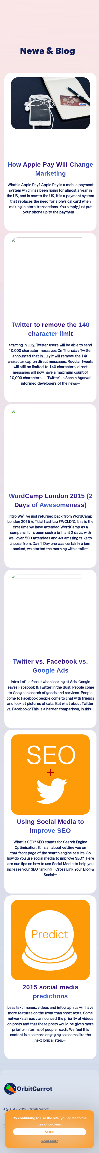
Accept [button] (49, 1131)
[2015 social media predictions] (50, 940)
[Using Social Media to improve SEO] (50, 774)
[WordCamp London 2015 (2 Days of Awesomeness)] (50, 448)
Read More (49, 1141)
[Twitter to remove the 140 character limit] (50, 277)
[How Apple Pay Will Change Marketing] (50, 103)
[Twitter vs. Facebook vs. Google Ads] (50, 614)
